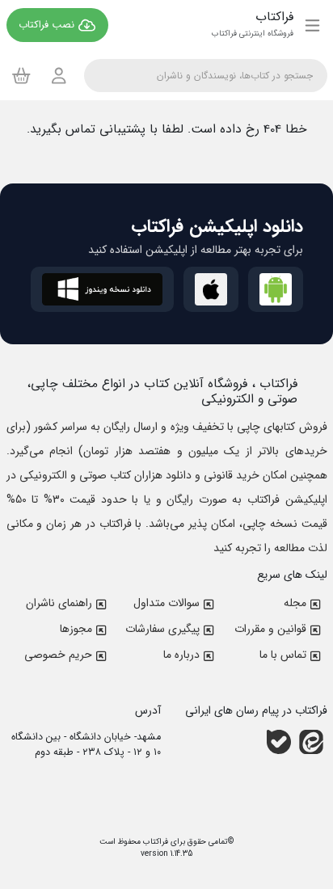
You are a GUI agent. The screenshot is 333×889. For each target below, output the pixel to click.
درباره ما (181, 655)
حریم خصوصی (58, 655)
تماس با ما (282, 655)
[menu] (312, 25)
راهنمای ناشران (59, 603)
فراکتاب (154, 842)
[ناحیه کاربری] (59, 76)
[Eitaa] (311, 742)
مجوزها (76, 629)
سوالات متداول (166, 603)
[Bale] (279, 742)
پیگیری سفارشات (162, 629)
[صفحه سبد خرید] (21, 75)
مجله (295, 603)
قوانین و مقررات (270, 629)
